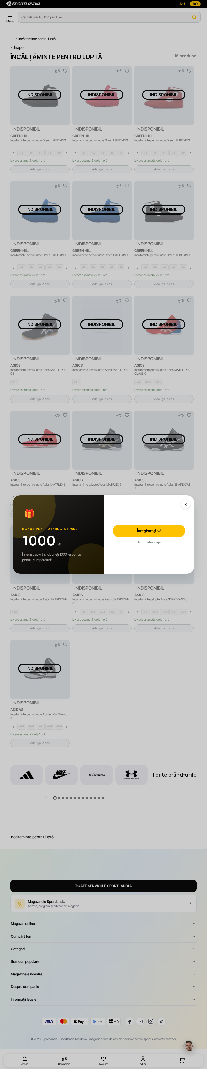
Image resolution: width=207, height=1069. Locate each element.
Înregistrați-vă (149, 531)
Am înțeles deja (149, 542)
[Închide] (185, 504)
